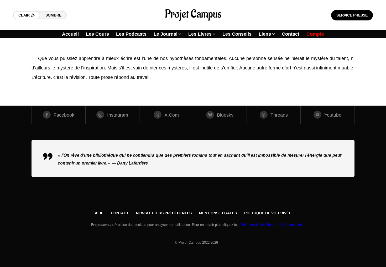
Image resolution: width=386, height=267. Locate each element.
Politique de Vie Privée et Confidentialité (271, 225)
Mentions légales (218, 213)
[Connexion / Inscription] (370, 60)
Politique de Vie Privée (267, 213)
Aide (99, 213)
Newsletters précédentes (164, 213)
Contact (120, 213)
